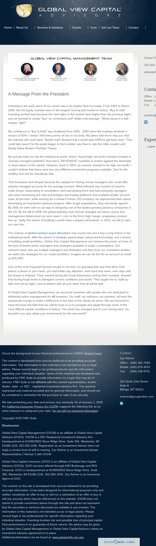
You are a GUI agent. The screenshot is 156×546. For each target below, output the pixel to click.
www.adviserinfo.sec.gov (68, 537)
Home (8, 27)
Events (76, 27)
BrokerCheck (93, 353)
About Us (22, 27)
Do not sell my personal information (75, 410)
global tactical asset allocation (49, 233)
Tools (93, 27)
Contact (134, 27)
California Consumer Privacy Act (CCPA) (32, 406)
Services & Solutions (50, 27)
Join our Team (110, 27)
